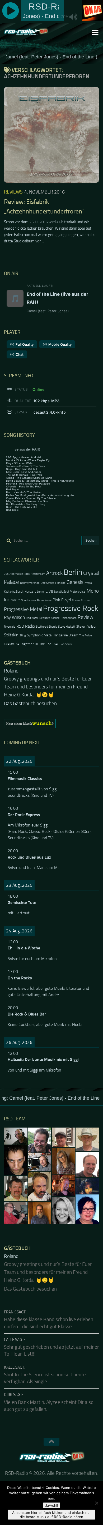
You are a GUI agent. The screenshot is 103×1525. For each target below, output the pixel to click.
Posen (76, 600)
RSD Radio (25, 626)
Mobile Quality (60, 344)
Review (85, 617)
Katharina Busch (14, 591)
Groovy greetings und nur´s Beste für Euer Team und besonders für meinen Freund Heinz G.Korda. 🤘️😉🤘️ (48, 687)
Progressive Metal (23, 609)
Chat (20, 354)
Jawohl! (51, 1505)
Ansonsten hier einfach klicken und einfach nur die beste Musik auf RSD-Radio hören (51, 1514)
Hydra (88, 583)
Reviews (13, 192)
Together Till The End (35, 644)
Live (49, 591)
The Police (85, 635)
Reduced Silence (49, 618)
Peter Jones (44, 600)
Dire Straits (47, 583)
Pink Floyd (62, 600)
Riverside (9, 626)
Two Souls (65, 644)
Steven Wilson (86, 626)
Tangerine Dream (65, 635)
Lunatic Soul (61, 591)
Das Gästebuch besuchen (30, 703)
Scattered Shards (46, 626)
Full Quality (25, 344)
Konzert (30, 591)
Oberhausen (28, 600)
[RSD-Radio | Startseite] (33, 32)
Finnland (60, 583)
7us (6, 574)
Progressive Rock (70, 608)
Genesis (75, 582)
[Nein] (96, 1503)
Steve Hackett (66, 626)
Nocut (15, 600)
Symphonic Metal (39, 635)
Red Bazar (32, 618)
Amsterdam (38, 574)
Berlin (73, 572)
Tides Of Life (11, 644)
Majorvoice (78, 591)
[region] (51, 723)
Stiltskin (11, 635)
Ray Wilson (14, 617)
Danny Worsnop (30, 583)
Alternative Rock (20, 574)
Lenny (40, 591)
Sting (23, 635)
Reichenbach (69, 618)
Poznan (85, 600)
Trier (55, 644)
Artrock (54, 573)
